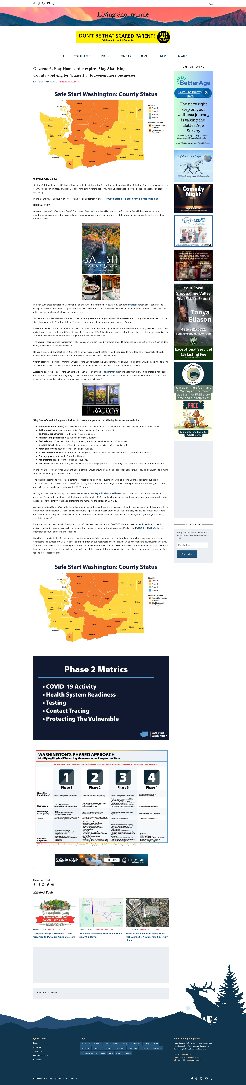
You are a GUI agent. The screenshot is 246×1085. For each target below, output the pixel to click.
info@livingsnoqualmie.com (184, 1054)
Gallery (182, 56)
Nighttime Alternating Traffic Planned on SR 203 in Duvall (100, 935)
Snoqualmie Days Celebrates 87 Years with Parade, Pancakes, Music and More (54, 935)
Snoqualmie (157, 1048)
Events (164, 56)
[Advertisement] (101, 965)
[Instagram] (44, 885)
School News (144, 1048)
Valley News (81, 56)
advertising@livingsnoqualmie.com (187, 1060)
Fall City (124, 1043)
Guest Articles (136, 1043)
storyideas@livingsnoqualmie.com (187, 1057)
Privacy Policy (71, 1078)
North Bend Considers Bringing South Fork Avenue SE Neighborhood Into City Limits (147, 937)
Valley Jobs (37, 1051)
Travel (111, 1053)
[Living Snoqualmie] (123, 15)
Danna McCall (53, 82)
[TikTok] (49, 885)
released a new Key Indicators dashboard (99, 493)
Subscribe (187, 554)
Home (61, 56)
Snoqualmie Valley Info (70, 82)
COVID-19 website (147, 527)
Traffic (145, 56)
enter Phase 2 (111, 371)
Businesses (86, 1043)
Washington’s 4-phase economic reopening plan (133, 198)
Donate (36, 1043)
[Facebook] (40, 885)
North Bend (86, 1048)
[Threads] (35, 885)
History (146, 1043)
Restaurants (132, 1048)
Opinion (105, 56)
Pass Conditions (107, 1048)
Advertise (37, 1047)
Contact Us (37, 1060)
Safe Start (131, 304)
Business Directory (40, 1055)
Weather (126, 56)
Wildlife (128, 1053)
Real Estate (121, 1048)
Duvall (106, 1043)
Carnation (97, 1043)
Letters (155, 1043)
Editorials (115, 1043)
